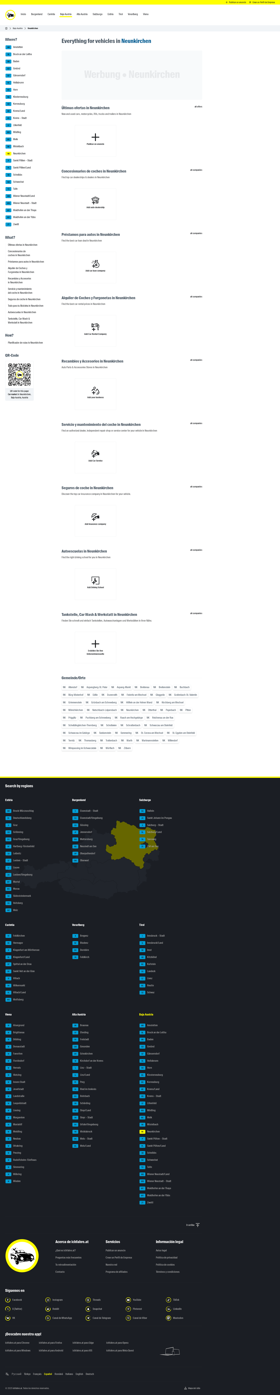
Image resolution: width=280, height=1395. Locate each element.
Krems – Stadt (17, 118)
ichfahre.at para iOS (82, 1350)
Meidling (15, 1131)
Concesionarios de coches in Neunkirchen (19, 253)
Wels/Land (82, 1145)
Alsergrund (16, 1025)
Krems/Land (16, 111)
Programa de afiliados (117, 1272)
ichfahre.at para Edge (83, 1342)
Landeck (148, 971)
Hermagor (15, 943)
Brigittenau (16, 1032)
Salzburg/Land (151, 832)
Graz (13, 825)
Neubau (14, 1138)
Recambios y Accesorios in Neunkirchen (19, 280)
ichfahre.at (17, 1388)
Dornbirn (81, 950)
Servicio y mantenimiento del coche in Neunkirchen (20, 290)
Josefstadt (16, 1089)
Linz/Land (82, 1075)
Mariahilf (15, 1124)
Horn (12, 89)
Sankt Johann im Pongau (156, 818)
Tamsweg (148, 839)
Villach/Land (17, 992)
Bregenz (81, 936)
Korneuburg (16, 104)
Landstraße (16, 1096)
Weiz (12, 910)
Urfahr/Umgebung (86, 1124)
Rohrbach (82, 1096)
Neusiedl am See (85, 846)
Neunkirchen (16, 153)
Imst (146, 950)
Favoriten (15, 1053)
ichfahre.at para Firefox (50, 1342)
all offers (198, 106)
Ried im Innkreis (85, 1089)
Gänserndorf (16, 75)
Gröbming (15, 832)
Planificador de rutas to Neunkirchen (25, 342)
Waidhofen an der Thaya (21, 210)
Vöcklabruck (83, 1131)
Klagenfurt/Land (19, 957)
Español (48, 1374)
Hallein (147, 811)
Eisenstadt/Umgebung (88, 818)
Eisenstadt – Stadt (86, 811)
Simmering (16, 1167)
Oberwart (81, 860)
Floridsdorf (16, 1060)
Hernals (14, 1068)
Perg (79, 1082)
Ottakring (15, 1145)
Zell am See (149, 846)
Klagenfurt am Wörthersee (23, 950)
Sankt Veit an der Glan (21, 971)
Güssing (81, 825)
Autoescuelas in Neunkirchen (22, 312)
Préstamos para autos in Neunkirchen (26, 261)
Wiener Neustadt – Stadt (21, 203)
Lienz (146, 978)
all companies (196, 169)
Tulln (12, 189)
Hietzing (15, 1075)
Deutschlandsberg (19, 818)
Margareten (16, 1117)
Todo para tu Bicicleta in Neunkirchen (25, 305)
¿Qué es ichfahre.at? (65, 1250)
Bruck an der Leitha (20, 54)
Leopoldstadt (17, 1103)
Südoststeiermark (19, 896)
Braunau (81, 1025)
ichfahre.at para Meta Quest (120, 1350)
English (79, 1374)
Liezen (13, 867)
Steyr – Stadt (83, 1117)
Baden (13, 61)
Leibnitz (14, 853)
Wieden (14, 1181)
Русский (16, 1374)
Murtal (13, 881)
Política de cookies (165, 1264)
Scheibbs (14, 174)
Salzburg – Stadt (152, 825)
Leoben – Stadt (18, 860)
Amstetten (15, 47)
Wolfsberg (15, 999)
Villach (14, 978)
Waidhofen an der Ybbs (21, 217)
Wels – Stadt (83, 1138)
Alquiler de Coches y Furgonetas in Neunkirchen (21, 270)
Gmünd (13, 68)
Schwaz (147, 992)
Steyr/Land (82, 1110)
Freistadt (81, 1039)
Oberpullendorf (84, 853)
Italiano (69, 1374)
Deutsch (90, 1374)
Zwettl (13, 224)
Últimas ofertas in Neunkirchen (22, 245)
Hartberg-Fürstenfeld (20, 846)
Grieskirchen (83, 1053)
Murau (13, 889)
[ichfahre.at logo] (10, 15)
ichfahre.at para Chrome (17, 1342)
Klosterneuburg (17, 96)
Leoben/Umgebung (19, 874)
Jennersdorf (83, 832)
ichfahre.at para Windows (17, 1350)
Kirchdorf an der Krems (89, 1060)
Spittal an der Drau (19, 964)
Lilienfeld (15, 125)
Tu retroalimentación (65, 1264)
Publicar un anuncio (116, 1250)
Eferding (82, 1032)
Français (37, 1374)
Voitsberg (15, 903)
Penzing (14, 1153)
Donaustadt (16, 1046)
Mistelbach (15, 146)
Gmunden (82, 1046)
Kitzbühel (149, 957)
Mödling (14, 132)
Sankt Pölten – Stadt (20, 160)
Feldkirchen (16, 936)
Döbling (14, 1039)
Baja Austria (18, 28)
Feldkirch (82, 957)
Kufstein (148, 964)
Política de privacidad (166, 1257)
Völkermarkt (16, 985)
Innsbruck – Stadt (153, 936)
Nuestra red (111, 1264)
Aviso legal (161, 1250)
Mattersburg (83, 839)
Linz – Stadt (83, 1068)
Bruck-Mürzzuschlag (20, 811)
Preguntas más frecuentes (68, 1257)
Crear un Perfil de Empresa (119, 1257)
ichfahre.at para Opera (117, 1342)
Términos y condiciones (168, 1272)
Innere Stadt (16, 1082)
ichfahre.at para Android (51, 1350)
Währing (15, 1174)
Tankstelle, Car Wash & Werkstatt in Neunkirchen (20, 320)
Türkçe (27, 1374)
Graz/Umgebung (18, 839)
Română (59, 1374)
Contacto (60, 1272)
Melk (12, 139)
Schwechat (15, 182)
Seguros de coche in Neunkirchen (24, 299)
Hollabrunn (15, 82)
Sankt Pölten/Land (19, 167)
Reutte (147, 985)
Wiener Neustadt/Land (21, 196)
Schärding (82, 1103)
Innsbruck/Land (152, 943)
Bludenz (81, 943)
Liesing (14, 1110)
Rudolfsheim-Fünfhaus (22, 1160)
